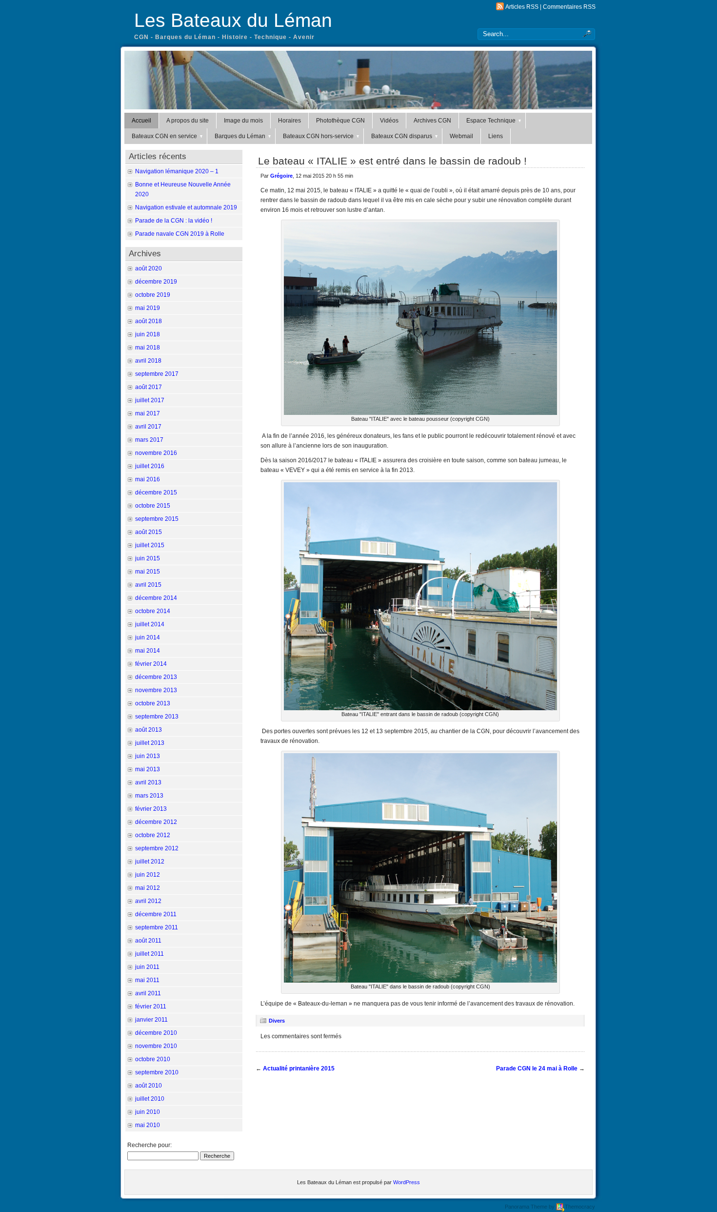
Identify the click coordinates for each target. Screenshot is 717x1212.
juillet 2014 (149, 624)
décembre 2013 (156, 677)
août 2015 (148, 532)
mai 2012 (147, 887)
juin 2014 (147, 637)
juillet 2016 (149, 466)
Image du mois (243, 120)
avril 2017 (148, 426)
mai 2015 (147, 571)
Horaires (289, 120)
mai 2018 (147, 347)
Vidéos (389, 120)
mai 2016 (147, 479)
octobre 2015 (152, 505)
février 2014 (151, 663)
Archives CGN (432, 120)
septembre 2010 (157, 1072)
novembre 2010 (156, 1046)
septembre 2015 (157, 518)
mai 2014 (147, 650)
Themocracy (580, 1207)
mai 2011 (147, 980)
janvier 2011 (151, 1019)
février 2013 (151, 808)
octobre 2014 (152, 611)
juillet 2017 (149, 400)
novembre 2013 (156, 690)
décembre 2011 (156, 914)
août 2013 (148, 729)
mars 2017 (149, 439)
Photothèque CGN (340, 120)
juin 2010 (147, 1112)
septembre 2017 (157, 373)
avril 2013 (148, 782)
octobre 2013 (152, 703)
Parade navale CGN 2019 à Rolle (179, 233)
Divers (277, 1021)
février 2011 (150, 1006)
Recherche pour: (149, 1145)
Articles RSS (521, 6)
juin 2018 (147, 334)
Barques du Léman (240, 136)
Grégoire (281, 176)
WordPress (406, 1182)
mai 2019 (147, 308)
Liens (495, 136)
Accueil (141, 120)
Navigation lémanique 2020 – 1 (177, 171)
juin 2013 (147, 756)
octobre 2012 (152, 835)
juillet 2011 (149, 953)
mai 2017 (147, 413)
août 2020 (148, 268)
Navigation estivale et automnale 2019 (186, 207)
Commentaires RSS (569, 6)
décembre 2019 (156, 281)
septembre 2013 (157, 716)
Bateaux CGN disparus (401, 136)
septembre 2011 (156, 927)
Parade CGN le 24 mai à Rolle (537, 1068)
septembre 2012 (157, 848)
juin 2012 (147, 874)
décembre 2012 (156, 822)
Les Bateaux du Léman (233, 20)
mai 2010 (147, 1125)
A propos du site (187, 120)
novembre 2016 (156, 453)
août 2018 (148, 321)
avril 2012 (148, 901)
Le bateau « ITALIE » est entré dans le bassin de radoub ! (392, 160)
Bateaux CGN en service (164, 136)
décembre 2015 (156, 492)
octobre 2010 (152, 1059)
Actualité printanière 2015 (299, 1068)
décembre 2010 (156, 1032)
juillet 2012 (149, 861)
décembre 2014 (156, 598)
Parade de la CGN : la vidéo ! (173, 220)
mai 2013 (147, 769)
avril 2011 (148, 993)
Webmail (461, 136)
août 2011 (148, 940)
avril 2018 (148, 360)
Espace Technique (491, 120)
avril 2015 (148, 584)
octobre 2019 (152, 294)
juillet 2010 (149, 1098)
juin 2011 (147, 967)
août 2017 (148, 387)
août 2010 (148, 1085)
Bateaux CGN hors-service (318, 136)
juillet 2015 (149, 545)
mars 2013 (149, 795)
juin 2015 (147, 558)
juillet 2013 (149, 743)
